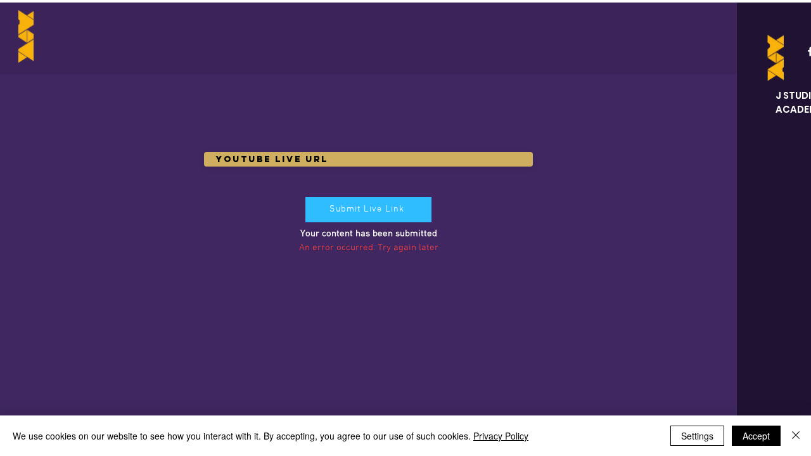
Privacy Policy (500, 435)
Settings (697, 435)
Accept (756, 435)
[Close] (795, 436)
